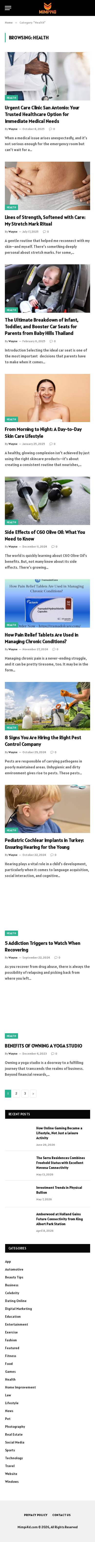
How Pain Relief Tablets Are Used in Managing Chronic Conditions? (41, 638)
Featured (12, 1348)
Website (11, 1473)
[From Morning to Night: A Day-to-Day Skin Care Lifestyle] (47, 398)
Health (11, 97)
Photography (15, 1426)
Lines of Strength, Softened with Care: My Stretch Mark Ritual (45, 220)
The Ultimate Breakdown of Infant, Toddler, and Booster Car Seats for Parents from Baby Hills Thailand (41, 326)
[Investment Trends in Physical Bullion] (18, 1194)
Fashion (11, 1340)
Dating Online (16, 1301)
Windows (12, 1481)
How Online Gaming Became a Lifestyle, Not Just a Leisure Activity (59, 1133)
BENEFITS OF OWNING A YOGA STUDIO (43, 1046)
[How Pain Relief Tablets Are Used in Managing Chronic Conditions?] (47, 603)
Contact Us (61, 1515)
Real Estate (14, 1434)
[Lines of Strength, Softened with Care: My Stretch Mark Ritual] (47, 186)
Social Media (14, 1442)
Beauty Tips (14, 1277)
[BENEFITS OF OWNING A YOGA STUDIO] (47, 1014)
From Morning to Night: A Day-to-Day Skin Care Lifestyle (43, 432)
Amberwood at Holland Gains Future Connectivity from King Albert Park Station (59, 1219)
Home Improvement (20, 1387)
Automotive (14, 1269)
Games (10, 1371)
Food (9, 1363)
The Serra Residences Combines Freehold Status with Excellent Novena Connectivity (60, 1163)
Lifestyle (12, 1403)
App (8, 1261)
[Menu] (8, 8)
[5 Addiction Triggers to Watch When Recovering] (47, 912)
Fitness (10, 1356)
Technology (14, 1458)
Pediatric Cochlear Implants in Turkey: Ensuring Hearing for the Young (44, 843)
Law (8, 1395)
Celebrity (12, 1293)
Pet (7, 1418)
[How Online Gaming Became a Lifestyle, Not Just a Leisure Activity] (18, 1134)
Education (13, 1316)
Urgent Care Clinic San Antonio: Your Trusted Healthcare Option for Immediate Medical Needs (42, 114)
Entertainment (16, 1324)
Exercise (11, 1332)
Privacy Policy (36, 1515)
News (9, 1411)
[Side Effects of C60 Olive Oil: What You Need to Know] (47, 501)
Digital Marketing (18, 1308)
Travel (10, 1466)
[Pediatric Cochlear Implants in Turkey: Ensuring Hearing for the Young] (47, 809)
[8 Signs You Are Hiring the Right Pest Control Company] (47, 706)
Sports (10, 1450)
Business (11, 1285)
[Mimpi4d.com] (48, 8)
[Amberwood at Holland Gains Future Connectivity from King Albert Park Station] (18, 1220)
